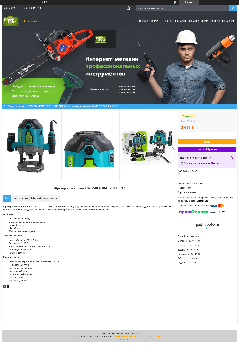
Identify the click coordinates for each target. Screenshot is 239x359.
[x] (8, 287)
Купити (206, 142)
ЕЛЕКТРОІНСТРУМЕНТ (39, 106)
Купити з (201, 149)
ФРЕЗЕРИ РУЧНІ (61, 106)
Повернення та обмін (223, 21)
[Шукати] (233, 8)
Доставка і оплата (198, 21)
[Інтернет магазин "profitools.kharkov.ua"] (10, 21)
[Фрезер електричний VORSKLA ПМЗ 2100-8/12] (189, 282)
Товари (155, 21)
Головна (143, 21)
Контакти (180, 21)
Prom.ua (134, 333)
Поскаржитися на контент (125, 336)
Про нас (168, 21)
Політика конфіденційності (151, 336)
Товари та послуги (17, 106)
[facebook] (4, 287)
